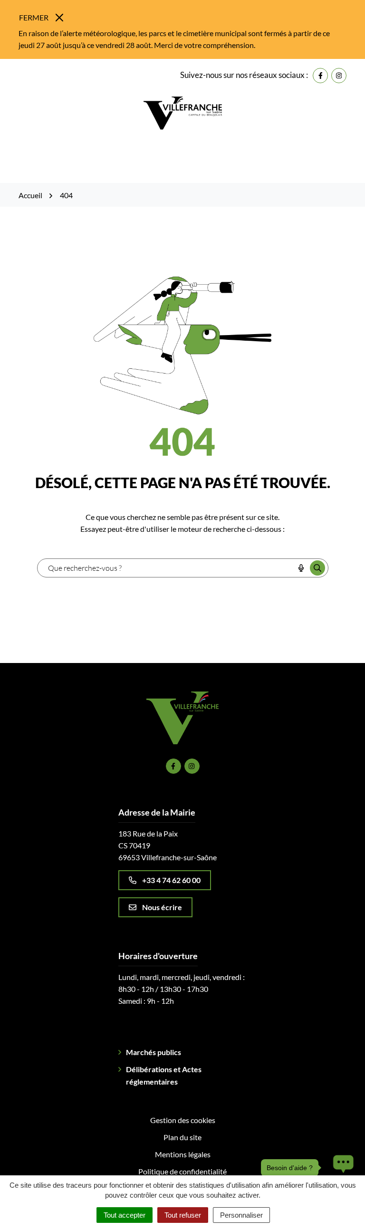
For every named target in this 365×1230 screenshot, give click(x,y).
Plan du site (182, 1137)
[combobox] (166, 568)
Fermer (33, 17)
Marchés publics (153, 1052)
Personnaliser (241, 1215)
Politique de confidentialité (182, 1171)
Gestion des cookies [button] (182, 1119)
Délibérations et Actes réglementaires (164, 1075)
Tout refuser (182, 1215)
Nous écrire (162, 907)
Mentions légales (183, 1154)
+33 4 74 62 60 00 (171, 879)
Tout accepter (124, 1215)
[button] (340, 1167)
